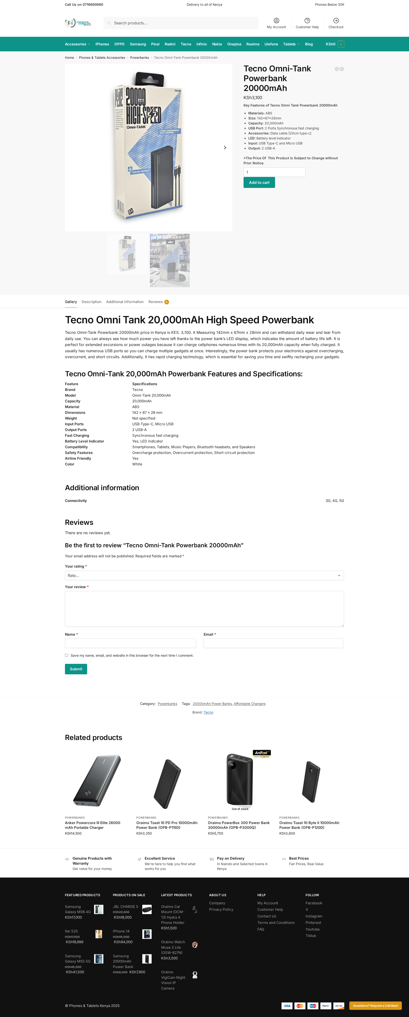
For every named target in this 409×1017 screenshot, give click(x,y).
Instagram (314, 916)
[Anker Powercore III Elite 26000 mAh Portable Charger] (97, 781)
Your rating (76, 566)
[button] (335, 44)
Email (210, 634)
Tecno (208, 712)
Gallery (71, 301)
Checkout (336, 27)
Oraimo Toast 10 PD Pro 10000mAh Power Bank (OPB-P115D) (166, 825)
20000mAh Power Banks (212, 704)
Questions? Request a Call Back (375, 1005)
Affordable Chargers (250, 704)
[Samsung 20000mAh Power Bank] (341, 69)
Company (217, 903)
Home (69, 57)
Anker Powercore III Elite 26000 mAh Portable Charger (92, 825)
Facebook (314, 903)
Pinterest (313, 922)
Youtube (313, 929)
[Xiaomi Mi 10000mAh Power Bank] (337, 69)
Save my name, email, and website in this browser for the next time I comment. (132, 655)
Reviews (158, 301)
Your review (77, 587)
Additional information (125, 301)
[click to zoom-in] (149, 147)
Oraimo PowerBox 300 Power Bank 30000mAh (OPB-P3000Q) (239, 825)
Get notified (240, 843)
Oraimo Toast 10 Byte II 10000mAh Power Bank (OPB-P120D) (309, 825)
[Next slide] (225, 148)
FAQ (260, 929)
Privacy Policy (221, 909)
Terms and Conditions (276, 922)
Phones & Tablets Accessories (102, 57)
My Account (276, 27)
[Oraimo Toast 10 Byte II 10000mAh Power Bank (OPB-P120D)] (311, 781)
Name (71, 634)
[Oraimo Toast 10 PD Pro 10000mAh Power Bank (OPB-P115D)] (168, 781)
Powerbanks (139, 57)
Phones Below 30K (329, 4)
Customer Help (307, 27)
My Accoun (267, 903)
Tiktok (311, 935)
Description (91, 301)
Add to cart (259, 182)
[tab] (72, 301)
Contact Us (266, 916)
